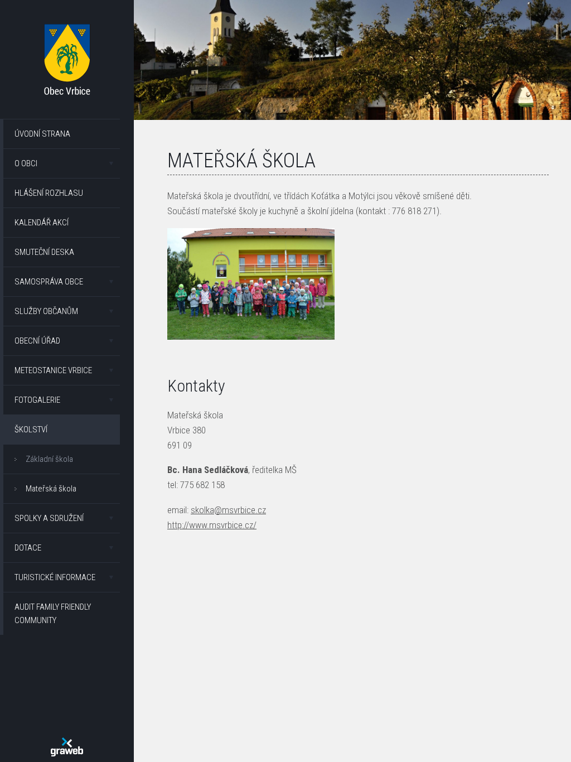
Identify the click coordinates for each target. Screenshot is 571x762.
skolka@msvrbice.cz (228, 509)
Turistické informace (54, 577)
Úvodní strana (42, 134)
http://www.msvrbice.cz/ (212, 524)
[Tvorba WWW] (67, 746)
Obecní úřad (37, 341)
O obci (25, 163)
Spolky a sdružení (49, 518)
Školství (30, 430)
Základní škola (49, 459)
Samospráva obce (48, 282)
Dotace (27, 548)
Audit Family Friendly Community (52, 613)
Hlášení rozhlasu (48, 193)
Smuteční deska (44, 252)
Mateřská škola (51, 489)
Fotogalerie (37, 400)
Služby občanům (46, 311)
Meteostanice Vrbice (53, 370)
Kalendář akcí (41, 223)
